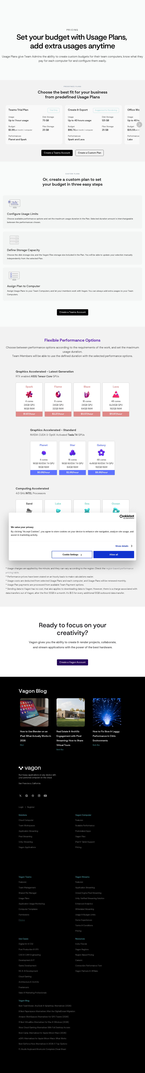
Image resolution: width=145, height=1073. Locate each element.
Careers (78, 960)
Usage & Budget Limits (85, 915)
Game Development (27, 966)
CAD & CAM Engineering (30, 955)
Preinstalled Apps (83, 831)
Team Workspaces (27, 826)
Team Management (27, 888)
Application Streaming (28, 831)
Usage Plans (24, 898)
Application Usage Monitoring (32, 904)
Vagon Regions (82, 950)
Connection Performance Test (88, 966)
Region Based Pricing (84, 955)
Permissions (24, 915)
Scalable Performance (84, 826)
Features (79, 820)
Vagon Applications (27, 847)
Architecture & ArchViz (29, 982)
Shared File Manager (28, 893)
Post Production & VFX (29, 950)
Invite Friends (81, 944)
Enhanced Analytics (84, 904)
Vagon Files (80, 837)
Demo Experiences (83, 920)
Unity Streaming (26, 842)
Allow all (113, 554)
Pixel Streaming (25, 837)
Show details (121, 546)
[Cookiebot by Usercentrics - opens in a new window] (121, 517)
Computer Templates (28, 909)
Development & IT (27, 960)
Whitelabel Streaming (84, 909)
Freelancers (24, 987)
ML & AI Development (28, 971)
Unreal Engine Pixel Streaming (88, 893)
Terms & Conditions (84, 926)
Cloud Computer (26, 820)
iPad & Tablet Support (85, 842)
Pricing (78, 847)
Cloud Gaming (25, 977)
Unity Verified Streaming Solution (89, 898)
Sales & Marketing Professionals (33, 993)
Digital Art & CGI (26, 944)
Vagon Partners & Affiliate (86, 971)
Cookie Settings (70, 554)
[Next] (139, 124)
